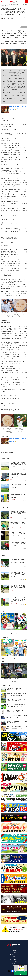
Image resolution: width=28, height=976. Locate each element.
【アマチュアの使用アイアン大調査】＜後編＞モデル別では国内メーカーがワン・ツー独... (16, 689)
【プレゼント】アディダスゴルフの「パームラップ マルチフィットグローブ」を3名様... (16, 711)
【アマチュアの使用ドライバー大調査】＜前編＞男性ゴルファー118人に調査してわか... (16, 700)
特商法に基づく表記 (14, 959)
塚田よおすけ (13, 22)
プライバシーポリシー (14, 954)
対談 (21, 22)
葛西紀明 (24, 22)
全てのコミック (14, 633)
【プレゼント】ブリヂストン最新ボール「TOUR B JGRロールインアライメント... (16, 716)
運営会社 (14, 956)
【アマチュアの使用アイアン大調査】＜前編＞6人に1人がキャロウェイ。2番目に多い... (16, 694)
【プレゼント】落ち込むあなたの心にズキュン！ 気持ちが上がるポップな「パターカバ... (16, 705)
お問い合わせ (14, 963)
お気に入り (24, 26)
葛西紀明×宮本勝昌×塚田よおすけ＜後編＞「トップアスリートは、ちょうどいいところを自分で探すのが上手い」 (18, 108)
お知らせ (14, 965)
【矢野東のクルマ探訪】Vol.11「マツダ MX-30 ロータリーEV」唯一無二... (16, 722)
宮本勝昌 (18, 22)
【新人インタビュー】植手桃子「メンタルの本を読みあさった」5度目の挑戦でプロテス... (16, 727)
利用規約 (14, 952)
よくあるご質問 (14, 961)
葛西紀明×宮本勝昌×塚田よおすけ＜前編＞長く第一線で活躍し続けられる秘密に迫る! (14, 11)
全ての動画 (14, 681)
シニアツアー (8, 22)
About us (14, 950)
